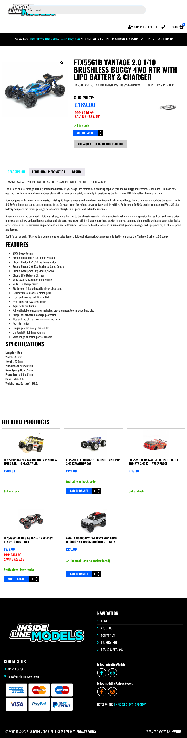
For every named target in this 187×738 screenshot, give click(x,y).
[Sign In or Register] (130, 27)
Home (32, 39)
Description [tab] (16, 171)
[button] (62, 63)
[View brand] (167, 120)
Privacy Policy (86, 731)
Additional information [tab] (48, 171)
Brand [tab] (76, 171)
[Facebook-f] (101, 672)
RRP (84, 113)
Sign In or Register (145, 27)
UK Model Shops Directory (130, 704)
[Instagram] (112, 672)
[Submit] (30, 10)
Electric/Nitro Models (47, 39)
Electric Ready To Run (70, 39)
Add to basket (85, 133)
